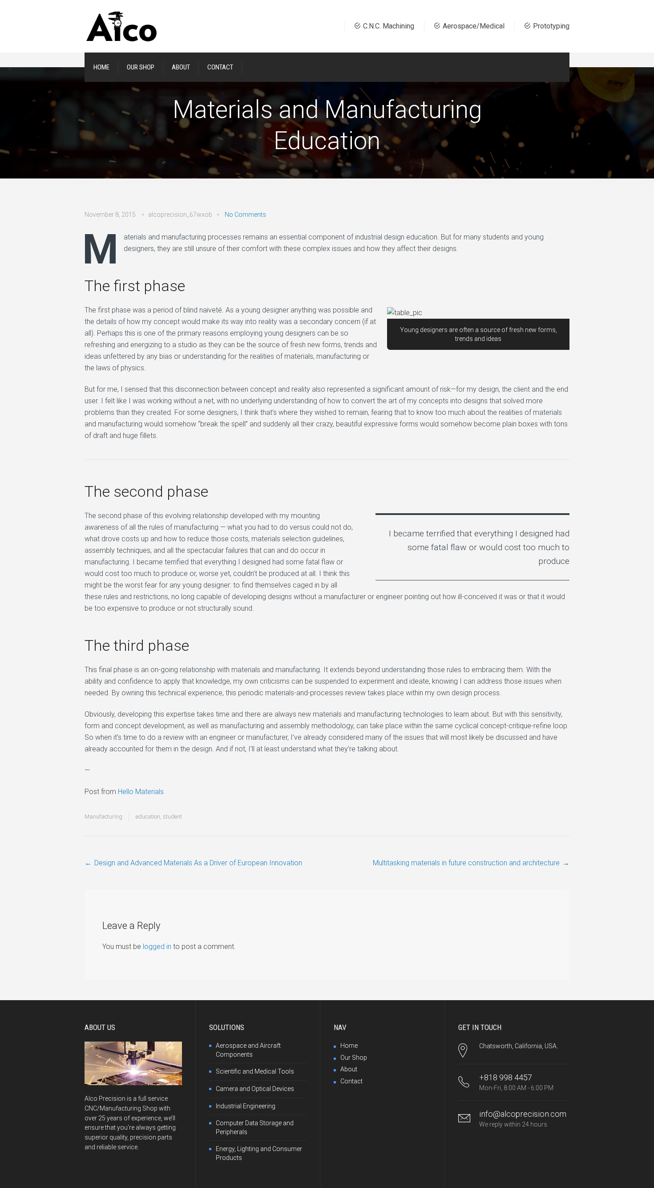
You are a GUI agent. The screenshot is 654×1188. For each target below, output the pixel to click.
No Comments (245, 214)
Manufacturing (103, 816)
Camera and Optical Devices (255, 1088)
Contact (351, 1081)
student (172, 816)
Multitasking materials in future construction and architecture (466, 863)
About (348, 1069)
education (148, 816)
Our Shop (353, 1057)
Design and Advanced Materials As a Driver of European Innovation (198, 863)
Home (349, 1045)
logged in (157, 946)
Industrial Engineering (245, 1106)
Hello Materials (141, 791)
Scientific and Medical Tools (255, 1071)
